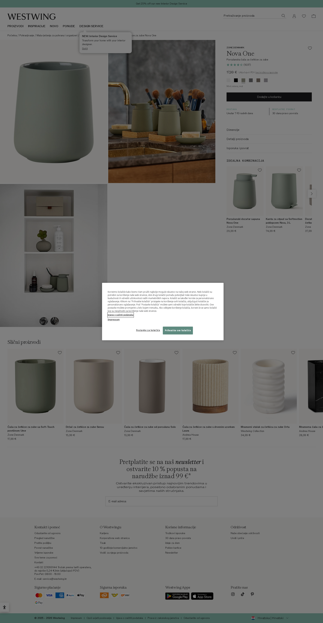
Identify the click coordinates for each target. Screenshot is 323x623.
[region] (163, 311)
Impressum (114, 319)
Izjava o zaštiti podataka (120, 314)
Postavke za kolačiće (148, 330)
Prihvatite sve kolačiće (178, 330)
